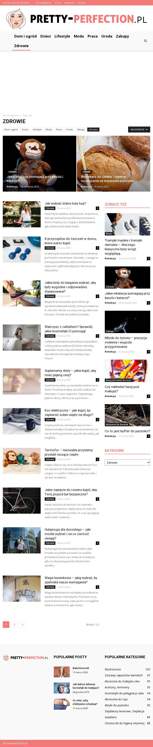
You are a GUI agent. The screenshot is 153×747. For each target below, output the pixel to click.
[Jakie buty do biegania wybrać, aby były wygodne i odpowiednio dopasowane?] (22, 293)
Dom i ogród (25, 36)
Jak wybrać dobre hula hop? (65, 203)
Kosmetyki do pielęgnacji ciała (124, 693)
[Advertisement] (76, 80)
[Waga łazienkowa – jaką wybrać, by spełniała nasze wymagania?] (22, 589)
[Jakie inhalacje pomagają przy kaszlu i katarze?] (39, 165)
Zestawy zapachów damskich (124, 675)
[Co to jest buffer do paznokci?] (127, 415)
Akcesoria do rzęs (116, 699)
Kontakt (81, 2)
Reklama (69, 2)
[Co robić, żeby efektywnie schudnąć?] (62, 704)
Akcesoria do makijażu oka (122, 681)
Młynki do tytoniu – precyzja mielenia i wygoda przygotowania (126, 342)
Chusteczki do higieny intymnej (124, 723)
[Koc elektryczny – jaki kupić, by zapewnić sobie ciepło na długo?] (22, 421)
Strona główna (43, 2)
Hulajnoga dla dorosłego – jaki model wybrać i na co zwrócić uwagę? (68, 533)
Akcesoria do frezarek (117, 424)
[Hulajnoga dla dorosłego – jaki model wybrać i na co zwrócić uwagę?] (22, 540)
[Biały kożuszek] (62, 671)
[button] (145, 41)
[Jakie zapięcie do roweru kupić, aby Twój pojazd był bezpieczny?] (22, 501)
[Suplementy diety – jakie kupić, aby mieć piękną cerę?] (22, 381)
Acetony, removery (117, 687)
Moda (79, 36)
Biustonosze (113, 669)
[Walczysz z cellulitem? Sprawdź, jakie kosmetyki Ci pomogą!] (22, 338)
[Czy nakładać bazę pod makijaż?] (127, 371)
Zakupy (122, 36)
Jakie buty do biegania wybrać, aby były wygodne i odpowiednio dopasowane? (70, 287)
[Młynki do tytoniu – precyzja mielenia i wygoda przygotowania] (127, 322)
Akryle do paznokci (117, 705)
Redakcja (12, 186)
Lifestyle (62, 36)
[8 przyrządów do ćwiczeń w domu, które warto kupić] (22, 249)
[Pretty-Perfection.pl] (76, 18)
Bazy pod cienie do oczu (118, 380)
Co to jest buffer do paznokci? (127, 431)
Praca (92, 36)
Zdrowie (21, 45)
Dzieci (45, 36)
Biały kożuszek (81, 668)
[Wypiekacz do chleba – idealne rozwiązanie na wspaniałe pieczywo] (113, 165)
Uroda (106, 36)
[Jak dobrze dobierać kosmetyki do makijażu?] (62, 688)
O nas (58, 2)
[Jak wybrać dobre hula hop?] (22, 214)
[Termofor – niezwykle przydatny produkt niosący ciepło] (22, 461)
